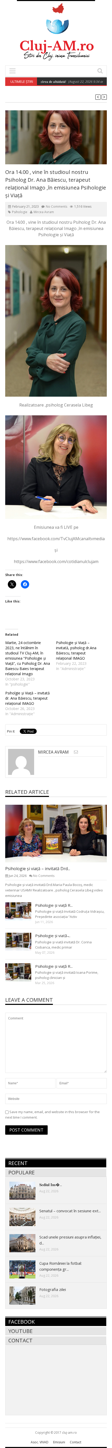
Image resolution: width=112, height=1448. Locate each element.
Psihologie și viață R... (54, 905)
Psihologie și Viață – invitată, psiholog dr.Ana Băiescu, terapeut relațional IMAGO (76, 650)
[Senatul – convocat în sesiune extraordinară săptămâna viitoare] (26, 1217)
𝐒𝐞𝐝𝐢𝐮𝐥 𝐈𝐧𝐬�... (50, 1184)
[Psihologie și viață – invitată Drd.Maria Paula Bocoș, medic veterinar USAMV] (60, 833)
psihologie (19, 212)
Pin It (11, 731)
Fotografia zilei (52, 1289)
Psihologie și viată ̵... (52, 935)
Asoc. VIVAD (39, 1442)
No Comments (56, 206)
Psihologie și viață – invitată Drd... (37, 868)
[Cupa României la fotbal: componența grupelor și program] (26, 1269)
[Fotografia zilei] (26, 1295)
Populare (21, 1172)
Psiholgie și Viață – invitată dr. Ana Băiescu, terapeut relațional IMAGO (27, 698)
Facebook (21, 1321)
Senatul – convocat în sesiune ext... (70, 1210)
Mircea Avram (44, 212)
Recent (18, 1163)
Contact (20, 1340)
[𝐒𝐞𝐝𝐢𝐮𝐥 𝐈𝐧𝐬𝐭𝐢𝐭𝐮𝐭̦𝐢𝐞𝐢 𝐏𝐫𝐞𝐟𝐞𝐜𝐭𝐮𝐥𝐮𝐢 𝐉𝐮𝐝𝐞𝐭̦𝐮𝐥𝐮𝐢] (26, 1190)
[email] (76, 752)
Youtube (20, 1331)
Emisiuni (59, 1442)
